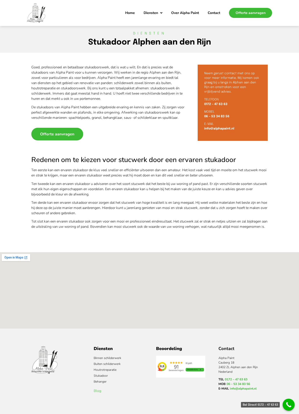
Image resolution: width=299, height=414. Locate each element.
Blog (97, 390)
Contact (214, 12)
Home (130, 12)
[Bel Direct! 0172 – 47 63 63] (289, 405)
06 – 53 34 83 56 (216, 116)
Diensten (151, 12)
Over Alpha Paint (185, 12)
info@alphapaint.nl (219, 128)
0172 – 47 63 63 (215, 104)
